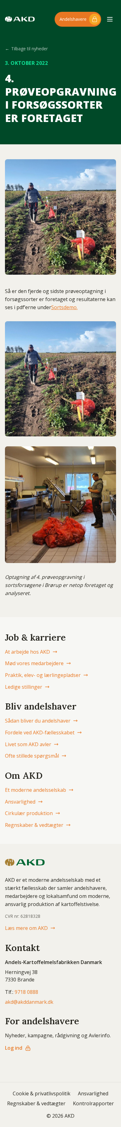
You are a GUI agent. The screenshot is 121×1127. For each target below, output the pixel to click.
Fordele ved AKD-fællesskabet (39, 732)
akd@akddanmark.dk (29, 1002)
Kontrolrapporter (93, 1103)
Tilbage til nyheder (26, 49)
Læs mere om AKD (26, 928)
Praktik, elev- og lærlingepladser (43, 675)
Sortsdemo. (64, 307)
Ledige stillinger (23, 686)
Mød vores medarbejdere (34, 663)
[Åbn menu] (110, 19)
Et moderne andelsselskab (35, 790)
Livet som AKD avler (28, 744)
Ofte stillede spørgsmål (32, 755)
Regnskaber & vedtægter (34, 825)
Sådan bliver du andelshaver (37, 720)
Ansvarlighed (20, 801)
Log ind (13, 1047)
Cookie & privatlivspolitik (41, 1093)
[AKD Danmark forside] (20, 19)
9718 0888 (26, 992)
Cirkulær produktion (29, 813)
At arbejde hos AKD (27, 651)
